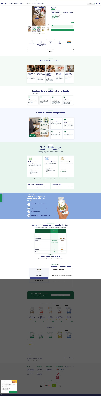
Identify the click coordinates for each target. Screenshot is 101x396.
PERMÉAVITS (50, 317)
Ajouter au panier (63, 29)
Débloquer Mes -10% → (12, 208)
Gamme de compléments (31, 369)
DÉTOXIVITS (32, 317)
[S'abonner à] (41, 357)
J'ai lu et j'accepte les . (33, 360)
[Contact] (96, 3)
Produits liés (50, 51)
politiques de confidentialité (36, 360)
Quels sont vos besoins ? (31, 370)
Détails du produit (50, 49)
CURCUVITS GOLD (41, 317)
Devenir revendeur (49, 369)
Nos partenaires (49, 370)
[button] (40, 3)
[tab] (50, 48)
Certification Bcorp (30, 373)
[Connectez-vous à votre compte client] (98, 3)
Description (50, 47)
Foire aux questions (39, 369)
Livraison (38, 370)
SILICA (60, 317)
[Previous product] (99, 5)
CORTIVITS (69, 317)
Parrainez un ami (39, 373)
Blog (28, 374)
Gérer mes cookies (39, 375)
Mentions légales (39, 374)
